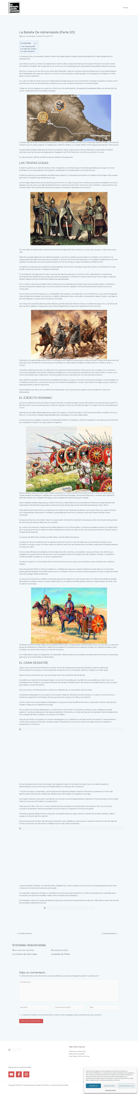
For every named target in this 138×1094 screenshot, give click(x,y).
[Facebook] (19, 1074)
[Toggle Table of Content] (34, 43)
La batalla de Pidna (60, 954)
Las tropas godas (28, 46)
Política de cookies (110, 1090)
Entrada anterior (24, 933)
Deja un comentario (27, 36)
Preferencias (126, 1086)
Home (125, 8)
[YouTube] (11, 1074)
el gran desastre (28, 51)
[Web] (103, 1008)
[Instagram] (26, 1074)
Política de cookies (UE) (77, 1051)
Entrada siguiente (110, 933)
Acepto (93, 1086)
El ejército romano (29, 49)
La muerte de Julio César (24, 954)
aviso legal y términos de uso (79, 1056)
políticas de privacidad (76, 1054)
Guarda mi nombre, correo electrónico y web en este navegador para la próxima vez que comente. (62, 1015)
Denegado (109, 1086)
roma (39, 36)
